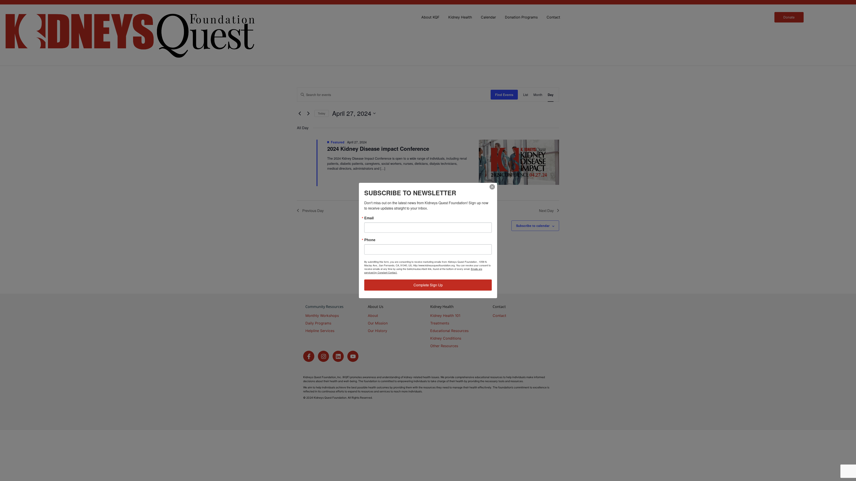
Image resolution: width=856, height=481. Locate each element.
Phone (369, 240)
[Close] (492, 187)
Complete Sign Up (428, 284)
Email (369, 218)
